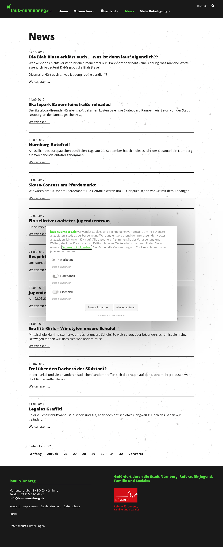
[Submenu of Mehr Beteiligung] (169, 11)
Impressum (30, 506)
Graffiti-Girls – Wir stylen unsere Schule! (72, 328)
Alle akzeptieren (125, 307)
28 (84, 454)
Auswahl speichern (99, 307)
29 (93, 454)
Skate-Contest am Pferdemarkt (62, 185)
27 (75, 454)
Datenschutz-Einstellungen (27, 526)
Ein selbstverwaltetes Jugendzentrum (69, 220)
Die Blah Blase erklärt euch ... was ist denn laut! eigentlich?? (93, 57)
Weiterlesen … (39, 81)
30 (103, 454)
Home (63, 11)
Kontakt (202, 6)
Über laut (108, 11)
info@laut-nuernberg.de (27, 498)
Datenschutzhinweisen (77, 247)
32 (121, 454)
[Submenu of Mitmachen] (93, 11)
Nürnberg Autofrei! (49, 144)
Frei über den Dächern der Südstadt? (68, 369)
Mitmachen (83, 11)
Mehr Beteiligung (153, 11)
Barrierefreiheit (50, 506)
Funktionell (67, 276)
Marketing (67, 260)
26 (66, 454)
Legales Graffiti (45, 409)
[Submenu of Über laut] (118, 11)
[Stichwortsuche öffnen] (213, 5)
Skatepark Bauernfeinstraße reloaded (70, 104)
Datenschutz (71, 506)
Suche (14, 514)
